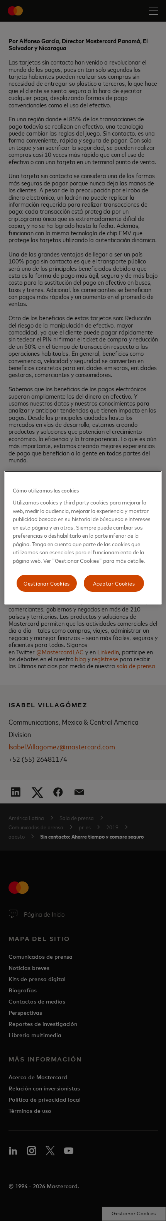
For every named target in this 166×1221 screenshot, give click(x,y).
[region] (83, 538)
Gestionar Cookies (47, 583)
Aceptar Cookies (114, 583)
